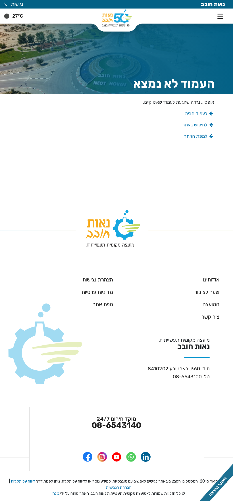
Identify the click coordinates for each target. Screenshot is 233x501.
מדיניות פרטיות (97, 292)
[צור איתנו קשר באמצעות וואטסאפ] (131, 457)
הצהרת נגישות (97, 280)
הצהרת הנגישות (119, 487)
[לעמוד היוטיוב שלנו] (117, 457)
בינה (56, 493)
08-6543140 (116, 422)
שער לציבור (206, 292)
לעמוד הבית (196, 113)
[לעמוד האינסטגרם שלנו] (102, 457)
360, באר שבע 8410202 (179, 368)
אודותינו (211, 280)
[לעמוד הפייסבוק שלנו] (88, 457)
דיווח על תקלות (22, 481)
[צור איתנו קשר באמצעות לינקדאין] (146, 457)
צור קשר (210, 317)
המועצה (211, 304)
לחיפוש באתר (195, 125)
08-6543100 (191, 376)
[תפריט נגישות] (5, 5)
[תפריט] (221, 15)
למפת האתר (196, 136)
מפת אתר (103, 304)
